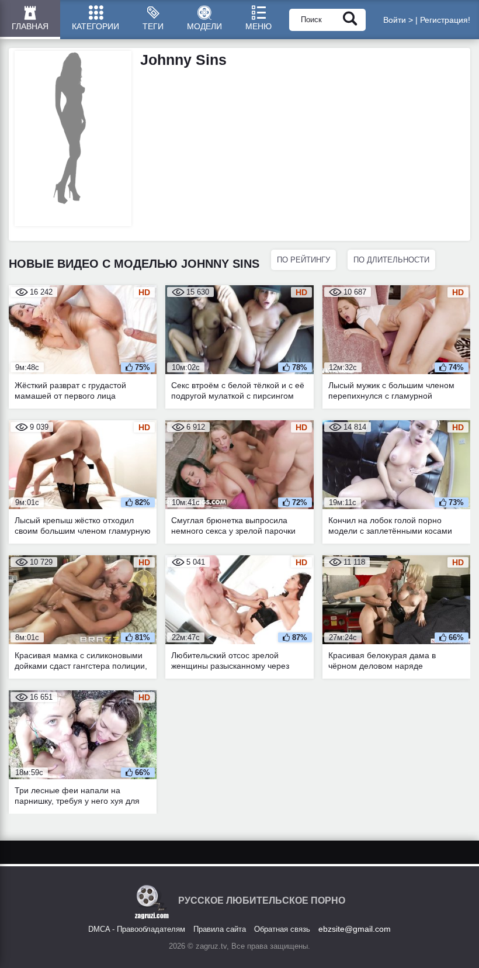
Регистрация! (445, 20)
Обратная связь (282, 929)
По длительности (391, 259)
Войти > (398, 20)
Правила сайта (219, 929)
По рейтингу (303, 259)
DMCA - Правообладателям (136, 929)
